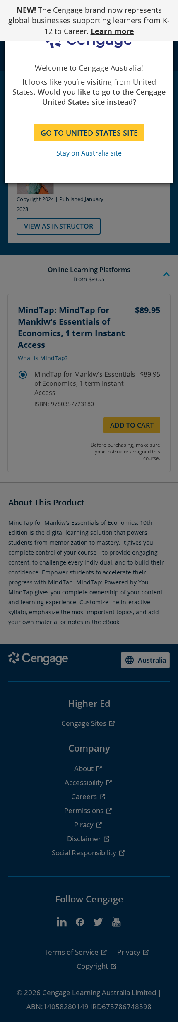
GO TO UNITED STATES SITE (89, 133)
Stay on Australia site (89, 153)
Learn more (112, 31)
